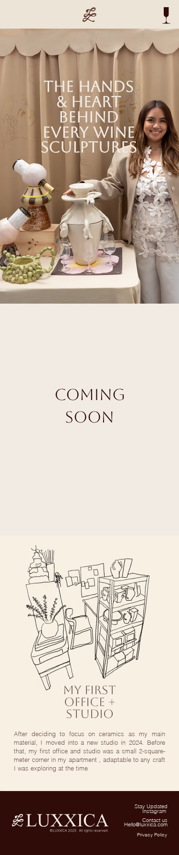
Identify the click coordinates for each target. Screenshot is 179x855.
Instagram (155, 811)
